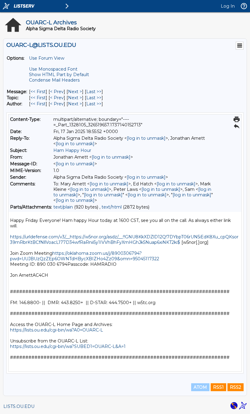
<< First (38, 91)
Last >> (94, 91)
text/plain (63, 207)
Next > (75, 91)
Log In (228, 6)
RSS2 (235, 387)
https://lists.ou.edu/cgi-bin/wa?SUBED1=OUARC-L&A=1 (68, 346)
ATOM (200, 387)
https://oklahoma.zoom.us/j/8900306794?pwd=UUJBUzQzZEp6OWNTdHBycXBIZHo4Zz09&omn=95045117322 (84, 256)
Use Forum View (46, 58)
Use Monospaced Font (53, 69)
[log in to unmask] (146, 138)
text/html (112, 207)
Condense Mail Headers (54, 80)
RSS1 (218, 387)
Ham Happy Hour (72, 150)
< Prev (57, 91)
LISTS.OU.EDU (18, 406)
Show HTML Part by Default (59, 74)
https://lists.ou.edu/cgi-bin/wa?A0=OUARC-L (56, 330)
